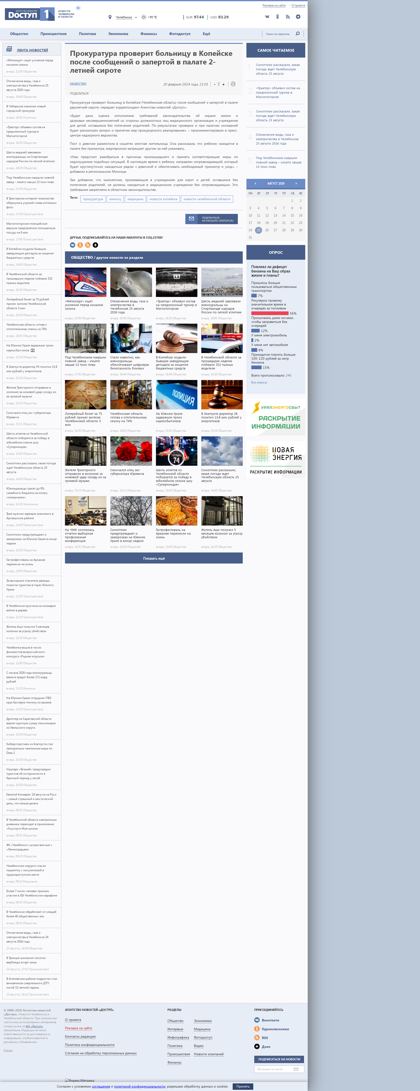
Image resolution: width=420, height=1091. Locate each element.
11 (258, 215)
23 (300, 223)
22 (292, 223)
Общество (19, 33)
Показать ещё (154, 558)
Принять (243, 1086)
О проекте (298, 5)
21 (284, 223)
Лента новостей (32, 50)
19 (267, 223)
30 (300, 230)
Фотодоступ (180, 33)
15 (292, 215)
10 (250, 215)
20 (275, 223)
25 (258, 230)
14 (284, 215)
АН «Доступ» (34, 1026)
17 (250, 223)
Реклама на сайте (274, 5)
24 (250, 230)
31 (250, 237)
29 (292, 230)
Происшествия (53, 33)
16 (300, 215)
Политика (87, 33)
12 (267, 215)
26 (267, 230)
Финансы (148, 33)
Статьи (8, 1050)
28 (284, 230)
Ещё (206, 33)
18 (258, 223)
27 (275, 230)
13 (275, 215)
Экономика (118, 33)
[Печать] (233, 85)
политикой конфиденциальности (139, 1086)
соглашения (101, 1086)
